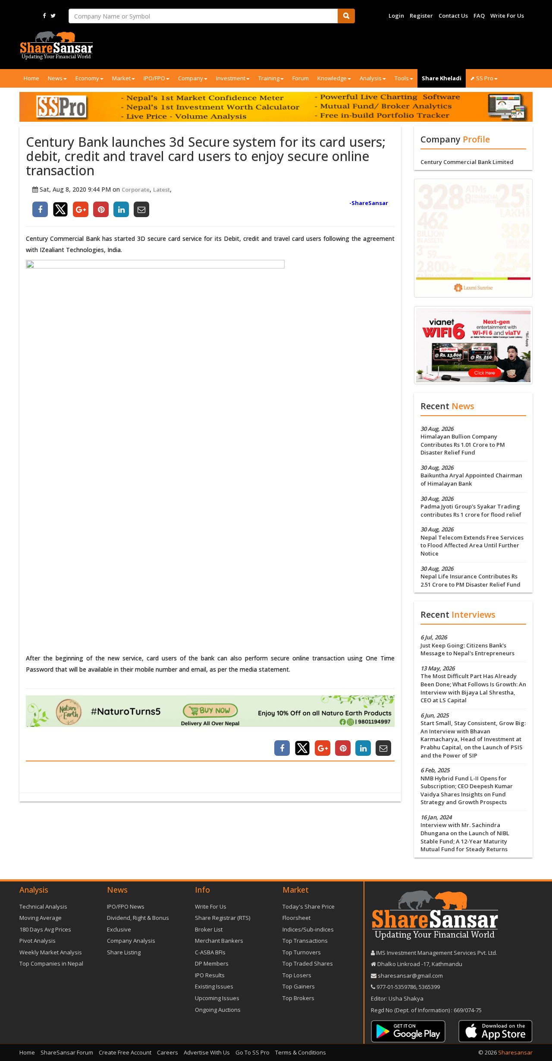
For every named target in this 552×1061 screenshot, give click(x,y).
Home (31, 78)
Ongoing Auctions (218, 1010)
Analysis (371, 78)
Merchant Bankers (219, 940)
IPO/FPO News (125, 906)
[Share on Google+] (80, 209)
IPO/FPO (154, 78)
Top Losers (296, 975)
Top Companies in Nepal (51, 963)
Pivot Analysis (37, 940)
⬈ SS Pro (481, 78)
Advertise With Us (207, 1052)
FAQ (479, 15)
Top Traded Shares (307, 963)
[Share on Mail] (141, 209)
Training (268, 78)
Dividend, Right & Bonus (138, 918)
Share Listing (124, 952)
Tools (402, 78)
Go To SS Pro (252, 1052)
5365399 (428, 987)
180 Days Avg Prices (45, 929)
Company (190, 78)
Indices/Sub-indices (308, 929)
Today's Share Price (308, 906)
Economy (87, 78)
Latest (161, 189)
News (55, 78)
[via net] (473, 344)
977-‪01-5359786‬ (396, 987)
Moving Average (40, 918)
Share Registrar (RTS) (222, 918)
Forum (300, 78)
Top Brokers (298, 998)
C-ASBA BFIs (210, 952)
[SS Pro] (276, 106)
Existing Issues (214, 986)
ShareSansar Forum (67, 1052)
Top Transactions (305, 940)
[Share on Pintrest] (101, 209)
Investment (230, 78)
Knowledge (332, 78)
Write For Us (507, 15)
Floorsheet (296, 918)
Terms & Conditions (300, 1052)
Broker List (209, 929)
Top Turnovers (301, 952)
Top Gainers (298, 986)
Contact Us (453, 15)
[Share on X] (60, 209)
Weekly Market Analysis (50, 952)
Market (121, 78)
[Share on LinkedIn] (121, 209)
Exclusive (119, 929)
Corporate (136, 189)
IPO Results (210, 975)
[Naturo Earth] (210, 711)
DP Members (212, 963)
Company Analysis (131, 940)
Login (396, 15)
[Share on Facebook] (40, 209)
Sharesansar (515, 1052)
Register (421, 15)
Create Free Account (125, 1052)
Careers (167, 1052)
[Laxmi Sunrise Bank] (473, 237)
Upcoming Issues (217, 998)
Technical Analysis (43, 906)
